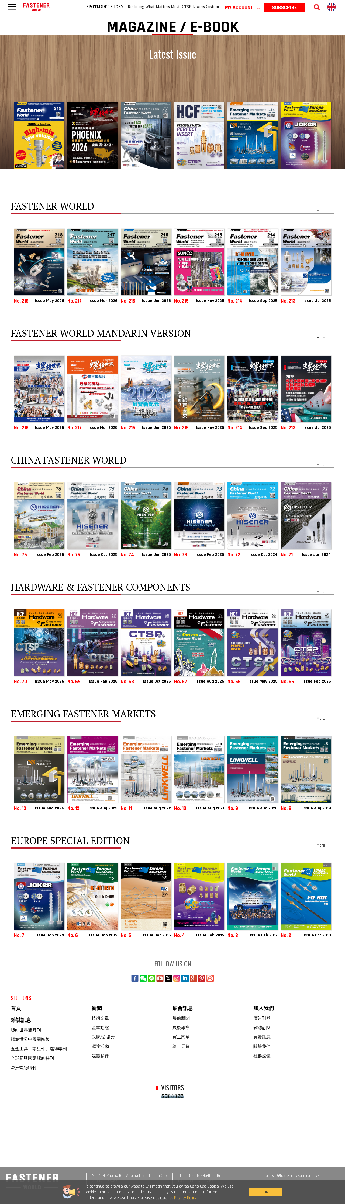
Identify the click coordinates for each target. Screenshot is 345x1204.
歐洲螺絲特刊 (24, 1067)
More (320, 211)
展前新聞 (181, 1018)
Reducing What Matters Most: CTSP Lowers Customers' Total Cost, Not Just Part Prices (204, 6)
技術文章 (100, 1018)
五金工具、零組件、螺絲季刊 (39, 1049)
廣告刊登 (262, 1018)
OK (266, 1192)
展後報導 (181, 1027)
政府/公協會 (103, 1037)
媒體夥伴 (100, 1056)
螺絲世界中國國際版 (30, 1039)
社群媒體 (262, 1056)
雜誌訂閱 (262, 1027)
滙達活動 (100, 1046)
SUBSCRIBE (284, 7)
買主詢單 (181, 1037)
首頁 (16, 1008)
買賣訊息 (262, 1037)
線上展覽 (181, 1046)
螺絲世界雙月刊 (26, 1030)
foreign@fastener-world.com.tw (291, 1175)
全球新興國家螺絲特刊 (32, 1058)
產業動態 (100, 1027)
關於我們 (262, 1046)
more (326, 309)
